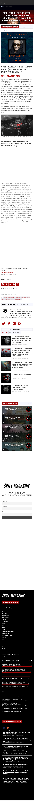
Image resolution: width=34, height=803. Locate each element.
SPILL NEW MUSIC (22, 304)
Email (3, 511)
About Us (4, 637)
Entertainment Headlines (8, 631)
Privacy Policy (5, 646)
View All (28, 403)
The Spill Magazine (14, 654)
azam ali (5, 297)
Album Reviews (5, 615)
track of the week (18, 299)
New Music (5, 294)
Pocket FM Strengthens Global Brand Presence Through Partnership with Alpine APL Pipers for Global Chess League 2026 (15, 758)
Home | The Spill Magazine (8, 608)
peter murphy (27, 297)
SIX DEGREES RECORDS (10, 76)
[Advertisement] (17, 165)
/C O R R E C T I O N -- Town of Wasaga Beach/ (15, 751)
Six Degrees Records (7, 272)
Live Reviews (5, 621)
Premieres (4, 611)
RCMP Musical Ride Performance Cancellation (15, 746)
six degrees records (6, 299)
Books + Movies (5, 617)
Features (4, 619)
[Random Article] (4, 30)
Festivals (4, 623)
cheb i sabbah (11, 297)
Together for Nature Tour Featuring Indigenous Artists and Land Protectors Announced (15, 765)
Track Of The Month (7, 613)
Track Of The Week (12, 294)
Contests (4, 639)
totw (12, 299)
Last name (4, 506)
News (3, 627)
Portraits (4, 625)
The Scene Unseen (6, 648)
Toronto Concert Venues (8, 635)
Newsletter (5, 609)
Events (3, 629)
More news (4, 785)
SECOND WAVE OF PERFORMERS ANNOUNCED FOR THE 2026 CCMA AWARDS (16, 733)
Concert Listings (6, 633)
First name (4, 501)
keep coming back (19, 297)
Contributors (5, 643)
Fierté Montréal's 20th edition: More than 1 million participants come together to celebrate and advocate (16, 772)
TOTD (3, 645)
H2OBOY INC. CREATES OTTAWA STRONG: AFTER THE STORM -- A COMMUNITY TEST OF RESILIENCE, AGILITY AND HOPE (17, 740)
